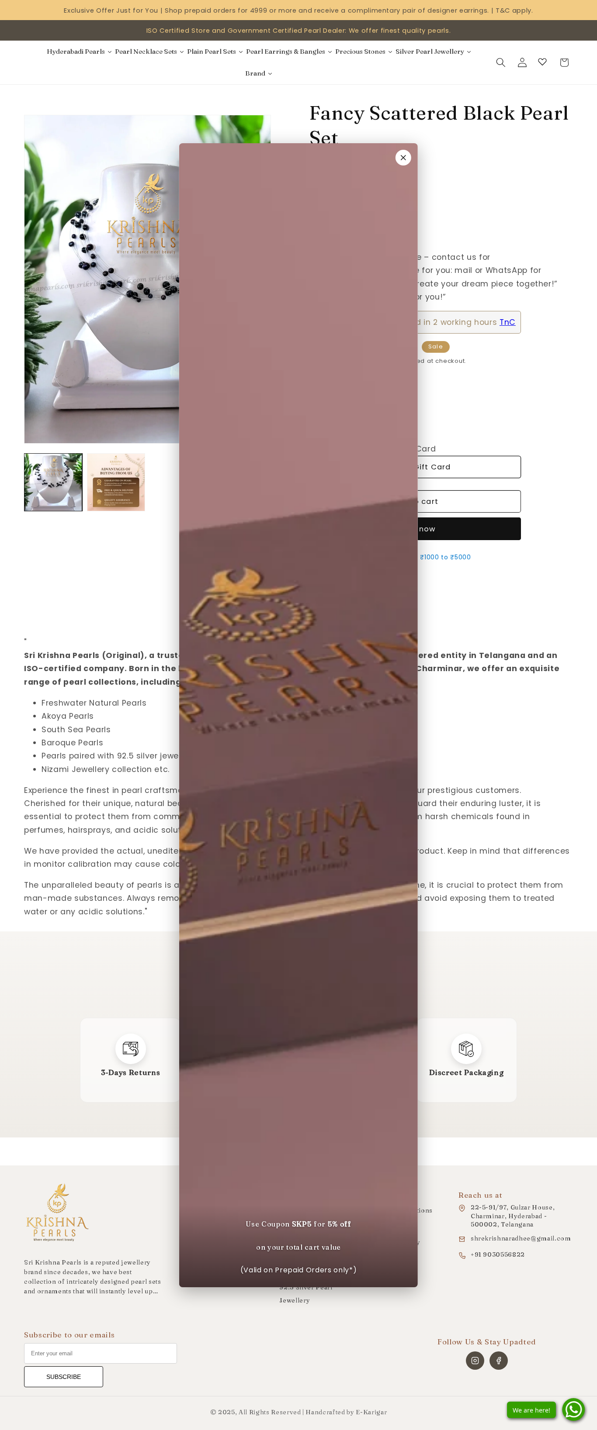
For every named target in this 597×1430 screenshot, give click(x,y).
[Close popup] (403, 157)
